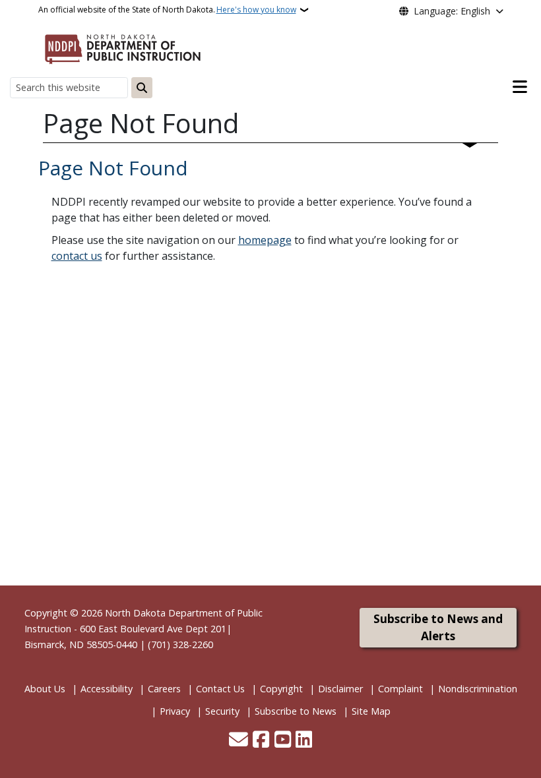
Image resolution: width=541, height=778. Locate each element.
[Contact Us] (238, 740)
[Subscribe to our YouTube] (282, 740)
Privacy (175, 711)
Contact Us (220, 688)
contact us (76, 256)
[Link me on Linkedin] (304, 740)
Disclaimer (340, 688)
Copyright (281, 688)
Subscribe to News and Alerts (438, 627)
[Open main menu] (520, 87)
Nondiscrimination (477, 688)
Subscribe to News (295, 711)
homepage (265, 240)
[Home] (122, 47)
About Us (44, 688)
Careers (164, 688)
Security (222, 711)
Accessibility (106, 688)
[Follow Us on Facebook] (261, 740)
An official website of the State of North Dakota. (167, 9)
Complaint (400, 688)
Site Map (371, 711)
